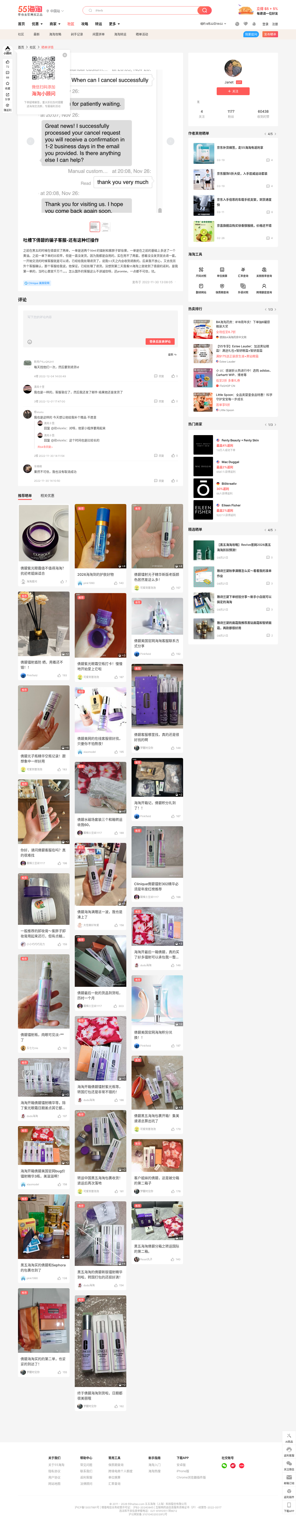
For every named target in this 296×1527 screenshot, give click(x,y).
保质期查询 (222, 292)
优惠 (35, 24)
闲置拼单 (99, 34)
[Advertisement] (233, 680)
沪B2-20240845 (143, 1507)
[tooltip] (43, 82)
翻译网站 (201, 292)
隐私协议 (54, 1471)
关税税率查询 (264, 276)
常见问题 (86, 1465)
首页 (21, 47)
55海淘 (30, 11)
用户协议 (54, 1477)
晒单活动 (142, 34)
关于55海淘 (56, 1465)
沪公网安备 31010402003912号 (148, 1514)
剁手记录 (77, 34)
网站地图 (54, 1483)
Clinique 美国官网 (38, 283)
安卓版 (181, 1465)
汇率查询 (243, 276)
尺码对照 (201, 276)
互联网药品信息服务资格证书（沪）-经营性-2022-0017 (188, 1507)
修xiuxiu (39, 412)
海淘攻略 (55, 34)
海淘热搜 (154, 1471)
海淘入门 (154, 1465)
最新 (37, 34)
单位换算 (222, 276)
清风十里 (39, 387)
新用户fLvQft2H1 (44, 361)
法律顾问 (86, 1483)
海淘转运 (120, 34)
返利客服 (86, 1477)
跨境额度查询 (264, 292)
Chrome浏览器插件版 (191, 1477)
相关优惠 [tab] (47, 495)
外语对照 (243, 292)
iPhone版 (183, 1471)
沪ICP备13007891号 (87, 1507)
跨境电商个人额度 (120, 1471)
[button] (55, 10)
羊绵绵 (38, 466)
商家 (53, 24)
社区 (21, 34)
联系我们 (86, 1471)
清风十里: (49, 423)
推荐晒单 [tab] (25, 495)
